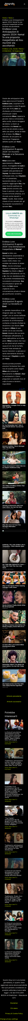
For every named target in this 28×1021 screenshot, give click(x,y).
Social (15, 49)
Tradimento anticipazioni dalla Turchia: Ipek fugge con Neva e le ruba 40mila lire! (14, 847)
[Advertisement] (14, 83)
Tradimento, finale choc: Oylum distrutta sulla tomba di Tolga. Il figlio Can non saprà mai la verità (14, 899)
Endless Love (7, 49)
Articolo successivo (14, 702)
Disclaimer (14, 1003)
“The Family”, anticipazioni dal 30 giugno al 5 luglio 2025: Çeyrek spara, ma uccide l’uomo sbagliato (14, 821)
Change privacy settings (9, 1019)
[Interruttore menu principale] (24, 4)
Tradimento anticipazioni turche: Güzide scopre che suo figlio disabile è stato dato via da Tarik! (14, 763)
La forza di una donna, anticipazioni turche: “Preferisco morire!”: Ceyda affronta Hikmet (13, 873)
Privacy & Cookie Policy (14, 1013)
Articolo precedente (14, 696)
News (21, 49)
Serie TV (14, 742)
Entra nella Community (14, 234)
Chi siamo (14, 1008)
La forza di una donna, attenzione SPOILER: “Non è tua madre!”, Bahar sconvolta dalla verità (13, 955)
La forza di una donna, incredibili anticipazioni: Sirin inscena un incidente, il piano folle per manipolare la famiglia (13, 927)
